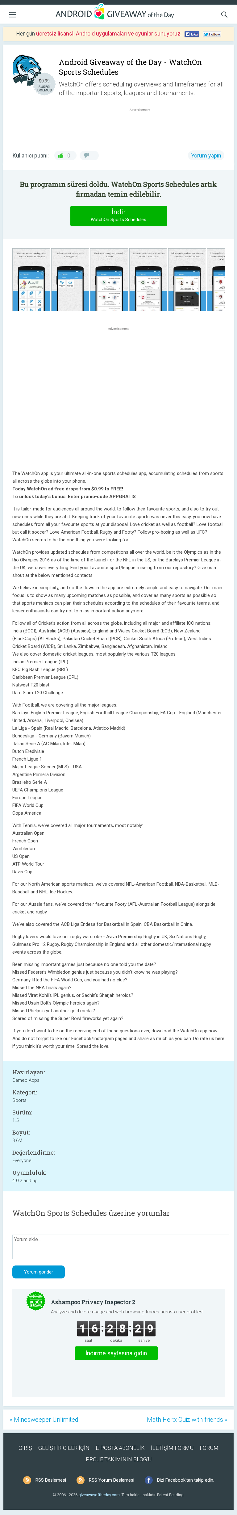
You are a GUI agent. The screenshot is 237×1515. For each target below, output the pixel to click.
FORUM (209, 1448)
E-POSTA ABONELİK (120, 1448)
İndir (118, 215)
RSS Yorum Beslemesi (111, 1480)
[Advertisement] (143, 127)
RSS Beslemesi (50, 1480)
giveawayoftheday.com (99, 1494)
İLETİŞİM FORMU (172, 1448)
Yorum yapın (206, 155)
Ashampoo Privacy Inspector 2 (93, 1302)
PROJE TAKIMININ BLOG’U (119, 1459)
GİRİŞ (25, 1448)
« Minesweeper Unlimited (44, 1419)
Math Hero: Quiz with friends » (187, 1419)
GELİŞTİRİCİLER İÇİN (63, 1448)
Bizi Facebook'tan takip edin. (185, 1480)
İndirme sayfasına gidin (116, 1353)
